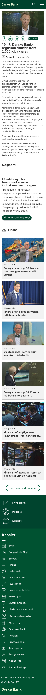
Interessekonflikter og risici (22, 677)
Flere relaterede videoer (23, 488)
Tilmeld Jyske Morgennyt (17, 217)
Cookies (5, 677)
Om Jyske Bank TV (10, 682)
